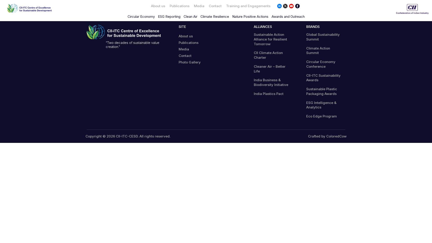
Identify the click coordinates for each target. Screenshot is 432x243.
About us (158, 6)
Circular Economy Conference (320, 64)
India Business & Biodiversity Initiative (271, 82)
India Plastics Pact (269, 94)
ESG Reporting (169, 16)
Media (199, 6)
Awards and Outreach (288, 16)
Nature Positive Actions (250, 16)
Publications (179, 6)
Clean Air (190, 16)
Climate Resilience (214, 16)
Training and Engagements (248, 6)
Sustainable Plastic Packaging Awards (321, 91)
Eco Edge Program (321, 116)
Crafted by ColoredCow (327, 136)
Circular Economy (141, 16)
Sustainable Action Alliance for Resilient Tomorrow (270, 39)
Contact (215, 6)
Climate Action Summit (318, 50)
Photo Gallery (190, 62)
